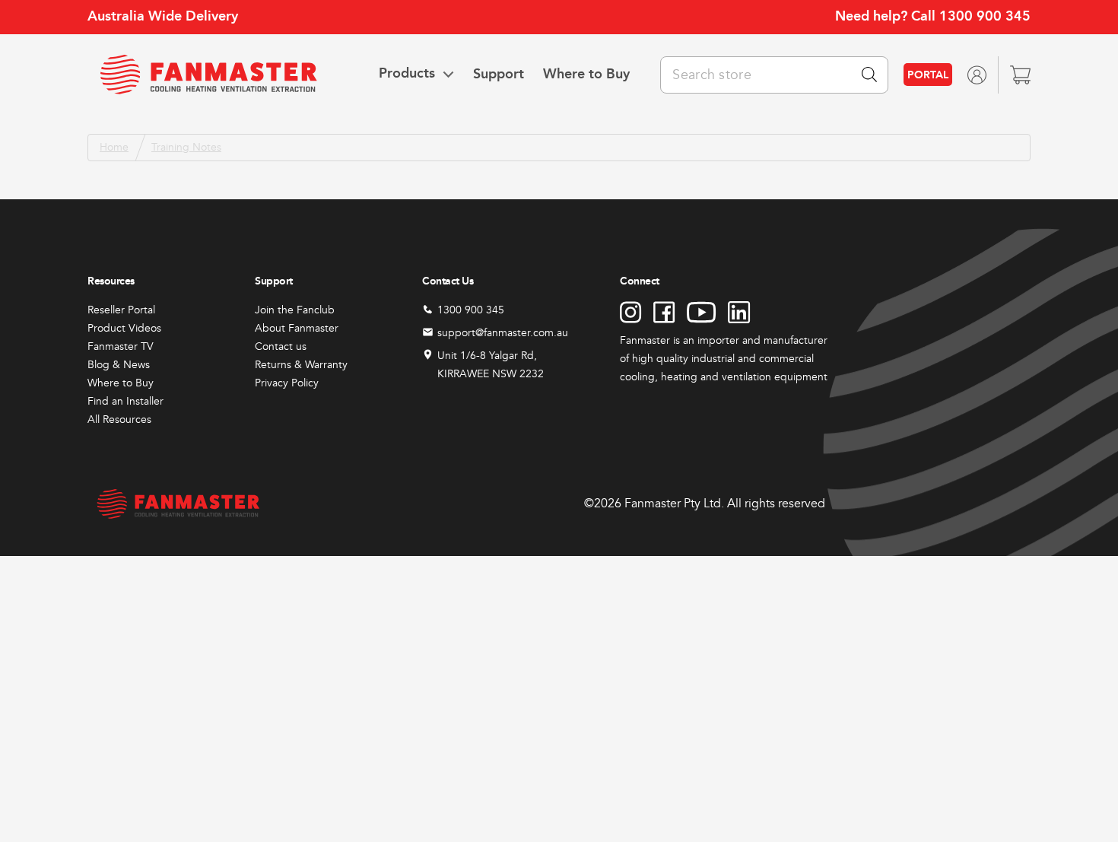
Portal (927, 74)
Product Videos (124, 328)
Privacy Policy (287, 383)
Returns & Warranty (301, 364)
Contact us (280, 346)
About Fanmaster (296, 328)
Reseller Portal (121, 309)
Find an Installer (125, 401)
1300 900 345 (985, 16)
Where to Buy (586, 73)
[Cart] (1020, 74)
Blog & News (118, 364)
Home (114, 147)
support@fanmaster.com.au (502, 332)
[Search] (869, 75)
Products (407, 74)
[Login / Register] (976, 74)
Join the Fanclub (295, 309)
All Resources (119, 419)
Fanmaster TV (120, 346)
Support (498, 73)
